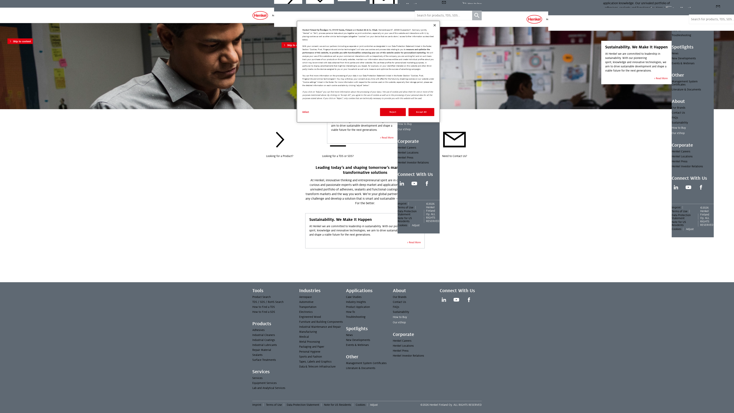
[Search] (477, 15)
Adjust (690, 229)
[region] (368, 72)
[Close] (434, 25)
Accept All (421, 112)
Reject (393, 112)
